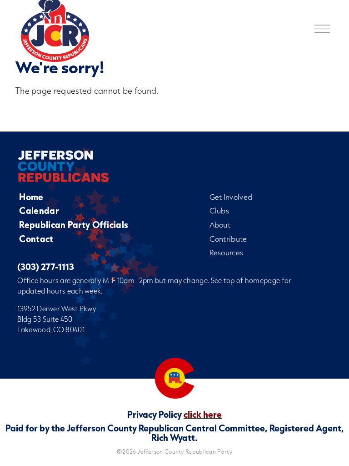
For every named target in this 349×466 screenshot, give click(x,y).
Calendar (38, 210)
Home (31, 197)
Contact (36, 238)
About (220, 224)
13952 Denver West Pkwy (56, 308)
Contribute (228, 238)
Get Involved (231, 197)
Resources (226, 252)
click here (203, 414)
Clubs (219, 210)
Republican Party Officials (73, 224)
